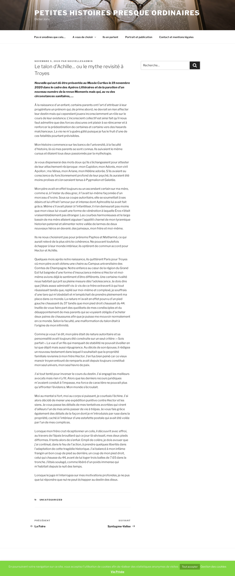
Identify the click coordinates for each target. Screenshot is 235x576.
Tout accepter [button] (190, 566)
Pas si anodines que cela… (50, 37)
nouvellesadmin (80, 61)
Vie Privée (117, 571)
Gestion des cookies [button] (213, 566)
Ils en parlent (110, 37)
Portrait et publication (138, 37)
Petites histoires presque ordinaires (117, 13)
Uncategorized (51, 499)
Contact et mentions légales (176, 37)
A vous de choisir (83, 37)
